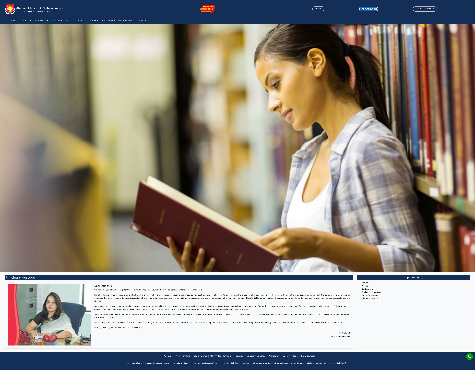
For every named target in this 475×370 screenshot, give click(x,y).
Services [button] (92, 20)
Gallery (286, 356)
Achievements (183, 356)
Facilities (79, 20)
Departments (200, 356)
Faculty (56, 20)
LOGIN (318, 8)
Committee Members (220, 356)
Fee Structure (125, 20)
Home (13, 20)
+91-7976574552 (426, 8)
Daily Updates (308, 356)
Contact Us (143, 20)
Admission (107, 20)
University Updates (256, 356)
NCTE (68, 20)
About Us (24, 20)
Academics (41, 20)
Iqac (295, 356)
